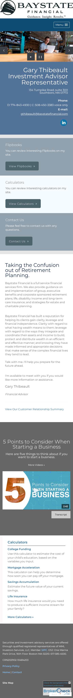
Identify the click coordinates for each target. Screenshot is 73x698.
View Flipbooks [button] (20, 166)
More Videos (36, 465)
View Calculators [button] (21, 203)
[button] (62, 25)
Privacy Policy (11, 666)
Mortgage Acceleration (24, 567)
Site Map (8, 682)
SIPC (44, 650)
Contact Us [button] (17, 241)
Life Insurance (17, 596)
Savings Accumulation (23, 582)
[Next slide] (69, 50)
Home (6, 672)
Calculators (17, 542)
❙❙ (40, 56)
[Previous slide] (4, 50)
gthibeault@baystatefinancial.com (44, 114)
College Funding (19, 549)
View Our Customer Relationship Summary (34, 409)
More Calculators (21, 617)
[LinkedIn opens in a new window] (63, 123)
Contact (17, 672)
